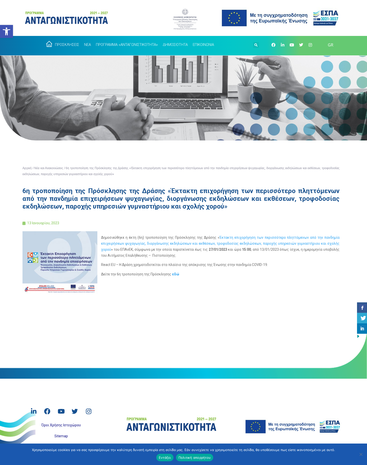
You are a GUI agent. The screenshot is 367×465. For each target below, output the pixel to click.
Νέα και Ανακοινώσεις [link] (48, 168)
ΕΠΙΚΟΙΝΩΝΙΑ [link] (203, 44)
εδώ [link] (175, 274)
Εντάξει (165, 458)
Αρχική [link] (27, 168)
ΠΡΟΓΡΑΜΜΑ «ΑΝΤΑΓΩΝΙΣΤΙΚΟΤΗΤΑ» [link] (127, 44)
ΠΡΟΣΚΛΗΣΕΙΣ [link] (67, 44)
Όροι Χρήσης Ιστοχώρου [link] (61, 425)
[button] (256, 44)
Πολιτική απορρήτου (195, 458)
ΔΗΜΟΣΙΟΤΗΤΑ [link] (175, 44)
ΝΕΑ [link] (87, 44)
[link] (6, 31)
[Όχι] (360, 454)
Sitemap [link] (61, 436)
